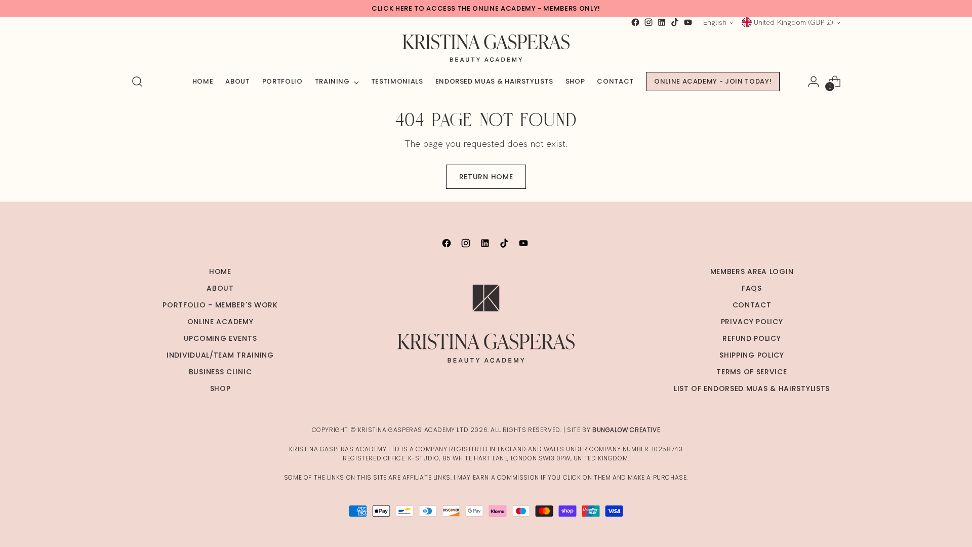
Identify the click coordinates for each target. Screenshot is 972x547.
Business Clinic (220, 372)
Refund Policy (751, 338)
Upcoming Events (220, 338)
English (714, 22)
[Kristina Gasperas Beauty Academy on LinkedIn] (661, 22)
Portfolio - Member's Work (220, 305)
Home (220, 271)
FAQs (752, 288)
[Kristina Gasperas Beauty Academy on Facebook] (635, 22)
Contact (752, 305)
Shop (220, 388)
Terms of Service (751, 372)
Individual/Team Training (220, 355)
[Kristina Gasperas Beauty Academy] (486, 48)
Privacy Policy (752, 322)
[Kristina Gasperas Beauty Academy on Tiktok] (674, 22)
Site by (613, 429)
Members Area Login (752, 271)
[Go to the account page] (813, 81)
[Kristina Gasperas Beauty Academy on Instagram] (648, 22)
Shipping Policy (751, 355)
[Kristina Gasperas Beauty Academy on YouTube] (688, 22)
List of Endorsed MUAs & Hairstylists (752, 388)
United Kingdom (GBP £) (793, 22)
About (220, 288)
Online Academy (220, 322)
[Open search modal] (137, 81)
